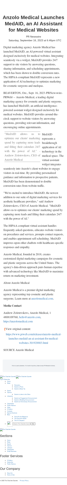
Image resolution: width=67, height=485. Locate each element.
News (8, 383)
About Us (10, 473)
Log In (2, 379)
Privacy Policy (24, 480)
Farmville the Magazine (21, 417)
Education (17, 385)
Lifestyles (10, 396)
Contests (9, 411)
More (8, 415)
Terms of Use (11, 475)
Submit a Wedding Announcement (24, 400)
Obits (8, 407)
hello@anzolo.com (29, 317)
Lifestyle (9, 448)
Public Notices (11, 405)
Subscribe (7, 379)
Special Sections (12, 413)
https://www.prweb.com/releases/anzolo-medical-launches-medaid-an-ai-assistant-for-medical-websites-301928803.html (33, 338)
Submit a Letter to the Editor (22, 394)
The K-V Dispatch (19, 420)
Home (9, 381)
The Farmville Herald (20, 418)
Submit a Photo (18, 387)
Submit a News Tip (19, 389)
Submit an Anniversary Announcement (25, 402)
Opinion (9, 392)
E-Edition (10, 409)
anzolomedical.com (42, 298)
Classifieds (10, 403)
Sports (9, 390)
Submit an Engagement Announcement (25, 398)
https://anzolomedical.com (18, 321)
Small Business (11, 451)
